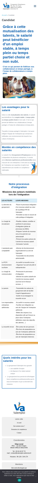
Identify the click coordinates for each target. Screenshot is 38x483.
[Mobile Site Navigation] (35, 6)
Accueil (4, 15)
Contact (19, 433)
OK (19, 480)
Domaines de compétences (19, 429)
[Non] (36, 476)
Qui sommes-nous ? (19, 426)
